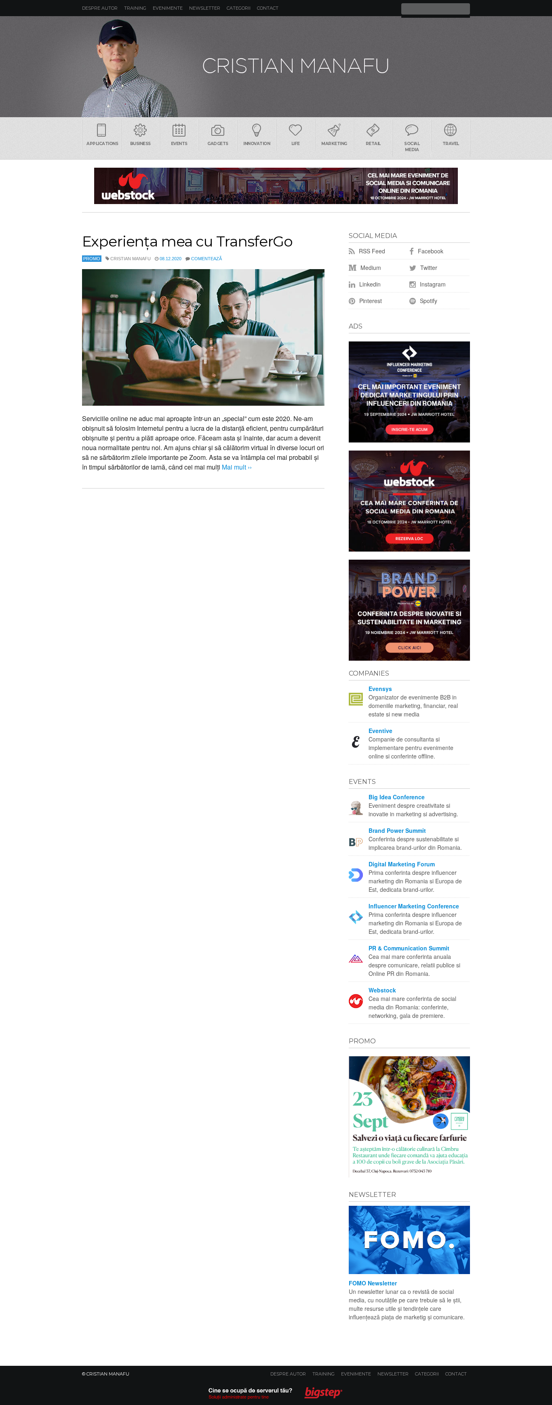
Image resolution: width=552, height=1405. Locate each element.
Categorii (239, 8)
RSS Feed (371, 251)
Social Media (411, 146)
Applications (102, 143)
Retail (373, 143)
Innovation (256, 143)
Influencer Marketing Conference (414, 906)
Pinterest (370, 301)
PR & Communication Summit (409, 948)
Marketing (334, 143)
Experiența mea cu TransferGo (187, 241)
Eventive (380, 731)
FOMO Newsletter (373, 1283)
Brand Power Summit (397, 830)
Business (140, 143)
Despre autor (100, 8)
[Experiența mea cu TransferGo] (203, 337)
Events (179, 143)
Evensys (380, 689)
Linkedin (369, 284)
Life (295, 143)
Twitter (428, 267)
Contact (267, 8)
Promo (91, 258)
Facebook (429, 251)
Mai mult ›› (236, 467)
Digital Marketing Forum (402, 864)
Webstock (382, 990)
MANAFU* (276, 66)
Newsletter (204, 8)
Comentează (206, 258)
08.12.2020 (170, 258)
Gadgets (217, 143)
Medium (370, 267)
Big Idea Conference (397, 797)
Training (135, 8)
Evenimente (168, 8)
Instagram (432, 284)
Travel (450, 143)
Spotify (427, 301)
